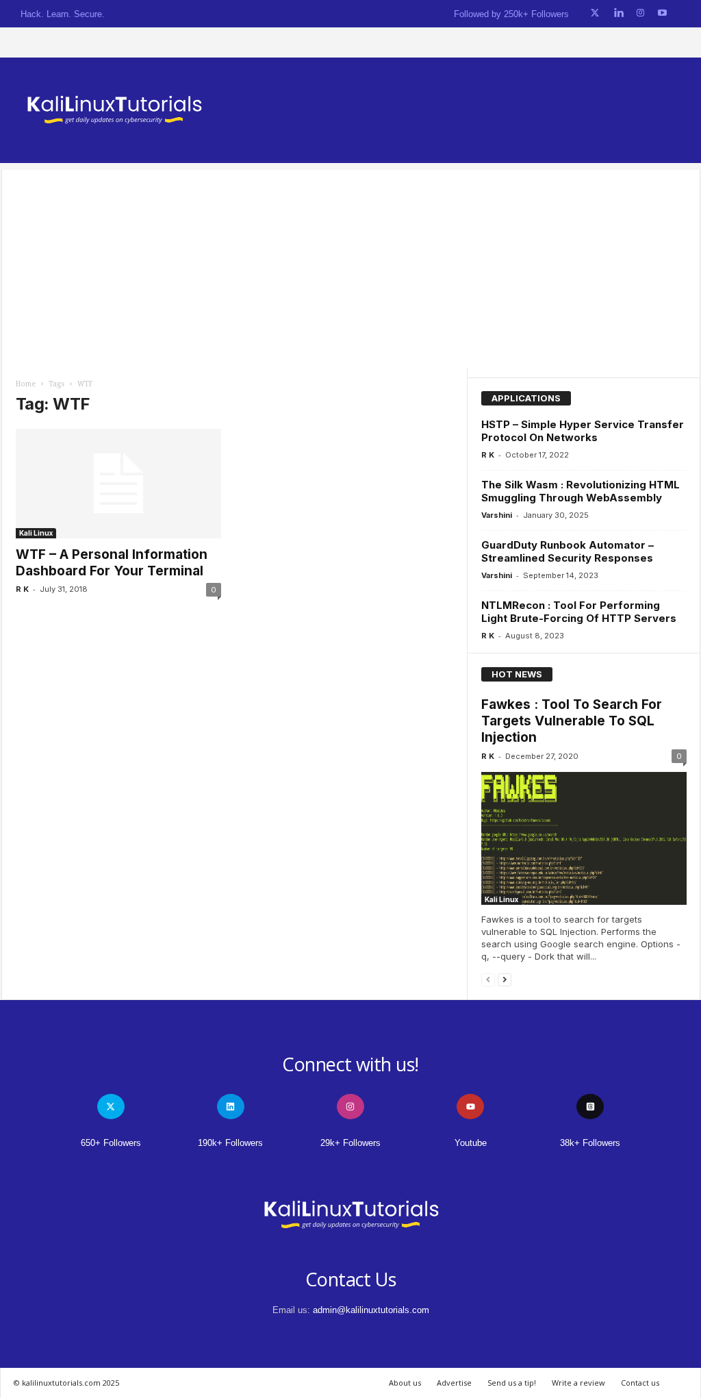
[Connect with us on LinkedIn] (618, 13)
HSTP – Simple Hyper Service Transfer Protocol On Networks (582, 431)
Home (26, 384)
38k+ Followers (590, 1143)
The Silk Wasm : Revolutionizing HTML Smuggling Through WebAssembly (580, 491)
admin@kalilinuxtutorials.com (371, 1310)
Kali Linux (36, 533)
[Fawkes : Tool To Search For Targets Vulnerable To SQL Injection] (584, 838)
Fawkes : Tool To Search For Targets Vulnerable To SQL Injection (571, 721)
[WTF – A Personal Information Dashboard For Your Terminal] (118, 483)
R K (22, 589)
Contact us (640, 1382)
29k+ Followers (350, 1143)
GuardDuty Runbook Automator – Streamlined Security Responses (567, 551)
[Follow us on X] (594, 13)
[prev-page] (488, 979)
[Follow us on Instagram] (640, 13)
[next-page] (504, 979)
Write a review (578, 1382)
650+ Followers (111, 1143)
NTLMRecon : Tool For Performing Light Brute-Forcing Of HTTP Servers (578, 612)
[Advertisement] (350, 266)
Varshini (496, 515)
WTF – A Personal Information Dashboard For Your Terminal (111, 563)
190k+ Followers (230, 1143)
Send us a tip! (511, 1382)
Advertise (454, 1382)
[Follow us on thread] (590, 1106)
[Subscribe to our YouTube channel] (662, 13)
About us (405, 1382)
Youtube (471, 1143)
